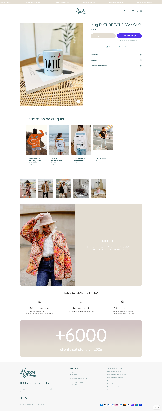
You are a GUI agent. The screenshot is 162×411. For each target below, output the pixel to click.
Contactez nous (112, 390)
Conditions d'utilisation (114, 368)
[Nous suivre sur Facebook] (21, 398)
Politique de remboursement (116, 374)
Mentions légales (112, 381)
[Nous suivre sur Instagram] (26, 398)
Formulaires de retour (114, 387)
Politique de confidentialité (115, 377)
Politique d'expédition (114, 371)
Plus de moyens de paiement (129, 40)
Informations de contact (114, 384)
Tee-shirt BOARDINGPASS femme (56, 160)
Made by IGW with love (38, 404)
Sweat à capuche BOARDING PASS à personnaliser (35, 160)
